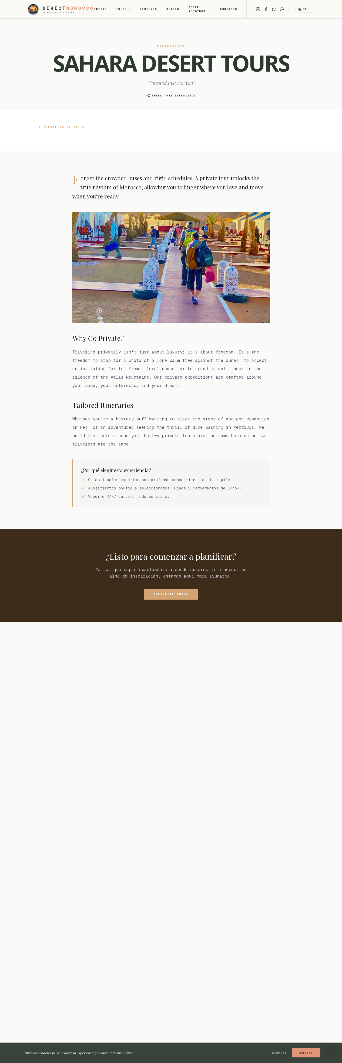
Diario (172, 9)
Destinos (148, 9)
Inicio (100, 9)
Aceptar (305, 1052)
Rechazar (279, 1052)
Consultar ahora (171, 594)
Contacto (228, 9)
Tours (121, 9)
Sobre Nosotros (197, 9)
